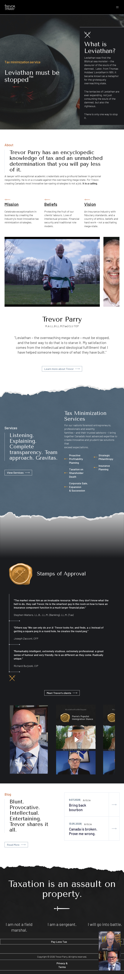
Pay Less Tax (59, 941)
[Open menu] (117, 7)
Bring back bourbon (77, 807)
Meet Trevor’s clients (59, 693)
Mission (12, 204)
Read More (13, 844)
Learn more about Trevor (59, 368)
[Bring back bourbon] (114, 805)
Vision (90, 204)
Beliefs (50, 204)
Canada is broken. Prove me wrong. (83, 831)
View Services (15, 472)
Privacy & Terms (62, 965)
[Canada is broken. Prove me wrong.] (114, 828)
